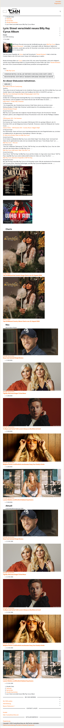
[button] (9, 706)
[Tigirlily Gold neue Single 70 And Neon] (32, 376)
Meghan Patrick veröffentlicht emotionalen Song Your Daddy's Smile (23, 464)
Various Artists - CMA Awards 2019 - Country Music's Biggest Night (21, 127)
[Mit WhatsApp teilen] (8, 42)
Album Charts (6, 319)
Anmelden (7, 84)
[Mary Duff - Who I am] (17, 211)
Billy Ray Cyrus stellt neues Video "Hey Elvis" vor (16, 150)
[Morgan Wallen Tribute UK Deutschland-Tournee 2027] (17, 181)
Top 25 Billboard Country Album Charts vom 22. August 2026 (21, 321)
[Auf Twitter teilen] (7, 42)
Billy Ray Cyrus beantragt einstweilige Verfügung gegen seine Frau (21, 94)
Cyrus (21, 54)
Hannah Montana (41, 54)
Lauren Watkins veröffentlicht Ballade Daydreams (18, 500)
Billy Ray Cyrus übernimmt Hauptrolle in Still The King (17, 157)
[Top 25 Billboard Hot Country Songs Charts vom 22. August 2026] (24, 251)
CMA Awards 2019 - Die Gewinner (12, 118)
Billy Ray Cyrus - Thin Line (10, 142)
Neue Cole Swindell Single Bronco (13, 358)
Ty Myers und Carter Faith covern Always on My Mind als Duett (22, 429)
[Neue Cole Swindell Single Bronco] (30, 341)
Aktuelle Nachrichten (8, 356)
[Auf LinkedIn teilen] (9, 42)
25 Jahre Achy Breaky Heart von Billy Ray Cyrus (16, 135)
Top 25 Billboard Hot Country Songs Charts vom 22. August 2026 (22, 275)
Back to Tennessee (18, 46)
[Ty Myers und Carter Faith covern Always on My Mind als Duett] (32, 412)
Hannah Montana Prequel (10, 109)
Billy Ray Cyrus (51, 44)
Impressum (31, 725)
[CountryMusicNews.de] (15, 11)
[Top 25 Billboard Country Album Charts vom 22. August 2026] (24, 297)
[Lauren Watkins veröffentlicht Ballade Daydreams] (32, 483)
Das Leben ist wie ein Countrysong (12, 86)
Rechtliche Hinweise (21, 725)
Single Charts (6, 273)
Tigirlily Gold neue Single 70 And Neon (14, 393)
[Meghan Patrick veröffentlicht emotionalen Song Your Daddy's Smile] (32, 447)
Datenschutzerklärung (9, 725)
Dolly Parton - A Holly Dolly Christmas (13, 101)
